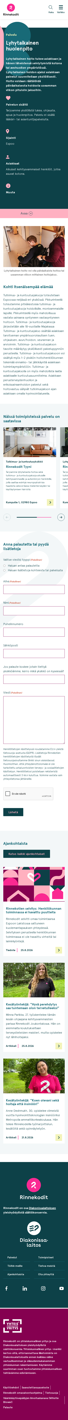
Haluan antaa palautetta (23, 565)
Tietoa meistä (46, 1265)
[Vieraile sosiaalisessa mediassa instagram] (43, 1288)
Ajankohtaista (15, 1274)
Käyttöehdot (11, 1387)
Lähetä (13, 812)
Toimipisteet (46, 1257)
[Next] (61, 517)
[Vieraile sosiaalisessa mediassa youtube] (61, 1288)
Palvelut (12, 1257)
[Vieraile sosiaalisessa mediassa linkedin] (25, 1288)
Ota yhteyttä (46, 1274)
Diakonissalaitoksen (42, 1208)
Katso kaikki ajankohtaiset (26, 854)
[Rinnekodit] (11, 10)
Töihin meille (14, 1265)
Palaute (8, 1407)
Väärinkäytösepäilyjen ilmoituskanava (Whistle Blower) (31, 1400)
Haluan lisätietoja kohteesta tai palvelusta (35, 570)
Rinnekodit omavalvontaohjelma (22, 1392)
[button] (52, 9)
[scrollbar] (34, 517)
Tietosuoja (51, 1392)
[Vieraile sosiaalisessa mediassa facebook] (6, 1288)
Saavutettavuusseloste (35, 1387)
